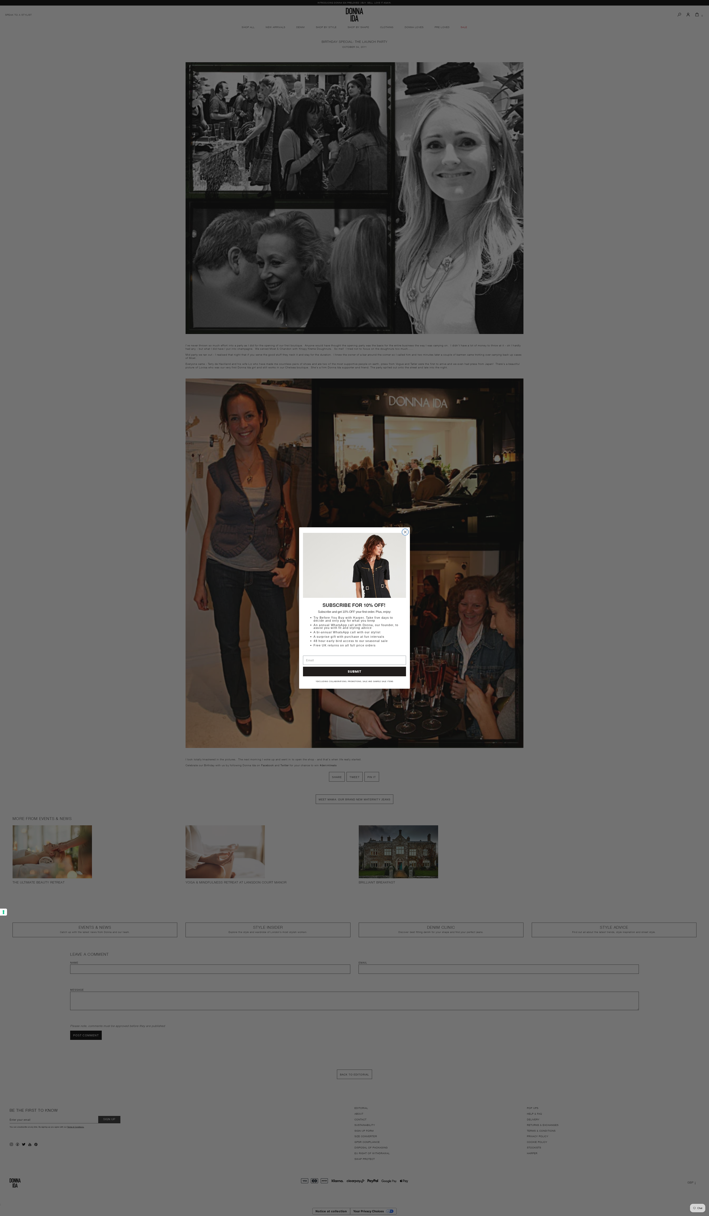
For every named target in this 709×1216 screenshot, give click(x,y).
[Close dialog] (405, 532)
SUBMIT (355, 671)
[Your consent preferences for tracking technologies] (3, 912)
